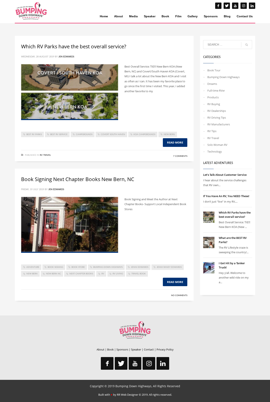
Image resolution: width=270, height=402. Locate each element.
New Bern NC (53, 274)
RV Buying (213, 104)
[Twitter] (227, 6)
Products (213, 97)
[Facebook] (218, 6)
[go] (246, 44)
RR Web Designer (127, 395)
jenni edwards (139, 267)
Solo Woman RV (217, 145)
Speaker (136, 349)
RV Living (118, 274)
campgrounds (84, 134)
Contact (149, 349)
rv (102, 274)
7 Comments (180, 156)
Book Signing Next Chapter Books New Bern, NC (77, 179)
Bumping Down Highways (223, 77)
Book (110, 349)
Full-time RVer (216, 90)
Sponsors (122, 349)
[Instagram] (243, 6)
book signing (55, 267)
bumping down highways (108, 267)
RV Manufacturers (218, 124)
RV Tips (211, 131)
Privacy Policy (165, 349)
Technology (214, 151)
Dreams (212, 84)
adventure (32, 267)
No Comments (179, 295)
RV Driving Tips (216, 117)
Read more (175, 142)
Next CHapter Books (81, 274)
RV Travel (45, 155)
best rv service (59, 134)
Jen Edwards (66, 56)
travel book (138, 274)
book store (78, 267)
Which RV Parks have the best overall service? (73, 46)
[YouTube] (235, 6)
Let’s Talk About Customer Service (225, 175)
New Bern (169, 134)
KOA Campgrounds (144, 134)
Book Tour (213, 70)
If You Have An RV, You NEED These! (226, 196)
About (100, 349)
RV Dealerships (216, 111)
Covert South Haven (113, 134)
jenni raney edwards (169, 267)
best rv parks (34, 134)
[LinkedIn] (252, 6)
